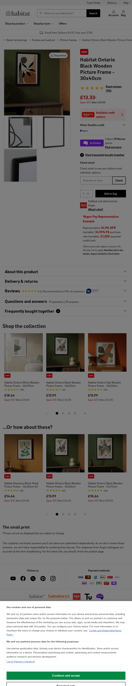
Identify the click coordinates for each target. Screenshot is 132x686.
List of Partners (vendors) (21, 661)
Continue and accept (66, 675)
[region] (66, 643)
